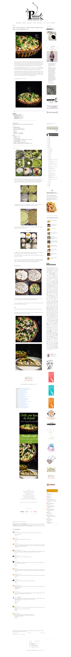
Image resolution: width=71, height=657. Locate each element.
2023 (48, 140)
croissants (48, 304)
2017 (48, 147)
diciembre (49, 148)
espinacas (49, 307)
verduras (48, 347)
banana (55, 283)
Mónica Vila (16, 613)
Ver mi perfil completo (53, 356)
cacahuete (55, 287)
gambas (48, 310)
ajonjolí (55, 279)
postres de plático (54, 330)
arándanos (48, 282)
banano (48, 284)
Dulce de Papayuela (50, 172)
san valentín (54, 341)
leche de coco (56, 314)
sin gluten (56, 342)
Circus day (48, 496)
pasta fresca (50, 325)
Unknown (16, 543)
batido (56, 284)
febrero (49, 181)
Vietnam (56, 277)
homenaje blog (49, 312)
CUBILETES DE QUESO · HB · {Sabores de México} (54, 233)
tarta (55, 343)
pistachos (56, 327)
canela (57, 289)
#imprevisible (48, 267)
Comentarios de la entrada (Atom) (20, 634)
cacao (47, 288)
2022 (48, 141)
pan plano (52, 322)
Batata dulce (49, 268)
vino (47, 348)
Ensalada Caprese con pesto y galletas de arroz (52, 176)
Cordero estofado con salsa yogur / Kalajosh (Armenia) (52, 168)
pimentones (52, 327)
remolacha (49, 337)
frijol (48, 308)
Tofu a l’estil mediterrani (50, 513)
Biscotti (53, 268)
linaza (54, 315)
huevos (55, 312)
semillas (52, 342)
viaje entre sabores (53, 347)
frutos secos (54, 308)
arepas (52, 281)
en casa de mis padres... (52, 306)
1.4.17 (18, 543)
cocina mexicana (52, 299)
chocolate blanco (55, 292)
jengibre (51, 313)
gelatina (55, 310)
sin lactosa (49, 343)
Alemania (53, 267)
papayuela (52, 324)
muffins (52, 318)
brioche (48, 287)
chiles (56, 291)
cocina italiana (51, 298)
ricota (57, 340)
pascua (56, 324)
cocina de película (54, 295)
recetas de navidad (54, 333)
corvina (56, 303)
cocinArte (56, 293)
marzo (49, 158)
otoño (51, 320)
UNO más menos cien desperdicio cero (52, 277)
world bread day (51, 348)
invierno (47, 313)
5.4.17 (18, 591)
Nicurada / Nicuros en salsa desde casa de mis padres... (54, 254)
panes (56, 322)
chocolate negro (50, 293)
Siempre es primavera (50, 515)
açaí (51, 283)
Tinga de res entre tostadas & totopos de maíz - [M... (52, 174)
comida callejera (49, 302)
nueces (48, 320)
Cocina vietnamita (55, 269)
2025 (48, 138)
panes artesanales (51, 323)
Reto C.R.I (51, 274)
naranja (48, 319)
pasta (47, 325)
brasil (52, 286)
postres (48, 330)
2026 (48, 137)
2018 (48, 146)
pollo (55, 329)
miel (50, 317)
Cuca (15, 531)
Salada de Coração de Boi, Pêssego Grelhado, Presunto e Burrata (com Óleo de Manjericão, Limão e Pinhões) (52, 500)
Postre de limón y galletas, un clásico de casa (54, 220)
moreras (57, 317)
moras (53, 317)
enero (49, 182)
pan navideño (48, 322)
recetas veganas (55, 336)
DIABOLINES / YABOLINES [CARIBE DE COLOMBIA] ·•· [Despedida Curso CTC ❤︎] (54, 237)
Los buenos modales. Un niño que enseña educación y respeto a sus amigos (51, 517)
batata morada (52, 284)
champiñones (50, 291)
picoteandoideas (17, 585)
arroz (55, 281)
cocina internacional (54, 297)
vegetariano (54, 346)
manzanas (52, 316)
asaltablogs (53, 282)
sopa (52, 343)
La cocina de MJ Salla (50, 505)
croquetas (51, 304)
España (49, 270)
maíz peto (48, 317)
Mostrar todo (56, 524)
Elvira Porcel (16, 555)
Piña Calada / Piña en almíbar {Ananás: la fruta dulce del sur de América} (54, 246)
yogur (55, 348)
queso (48, 331)
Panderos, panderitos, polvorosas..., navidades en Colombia (54, 250)
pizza (48, 328)
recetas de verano (52, 334)
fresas (57, 307)
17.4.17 (21, 597)
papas (57, 323)
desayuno (55, 304)
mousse (49, 318)
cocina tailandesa (52, 300)
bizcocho (48, 286)
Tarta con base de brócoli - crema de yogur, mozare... (53, 161)
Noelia (15, 568)
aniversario (48, 281)
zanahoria (48, 349)
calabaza (48, 289)
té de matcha (53, 345)
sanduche (48, 342)
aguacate (48, 279)
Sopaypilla (48, 512)
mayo (49, 156)
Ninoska (16, 561)
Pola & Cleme (16, 579)
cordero (53, 303)
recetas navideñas (50, 335)
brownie (51, 287)
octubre (49, 150)
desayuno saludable (50, 305)
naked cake (55, 318)
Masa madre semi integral (50, 522)
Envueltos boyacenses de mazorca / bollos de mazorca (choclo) (54, 225)
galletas (48, 309)
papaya (49, 324)
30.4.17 (19, 613)
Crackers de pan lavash (51, 169)
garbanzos (52, 310)
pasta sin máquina (55, 325)
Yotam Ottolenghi (49, 278)
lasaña (52, 314)
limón (51, 315)
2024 (48, 139)
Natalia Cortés (17, 597)
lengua (48, 315)
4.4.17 (20, 585)
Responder (16, 535)
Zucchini (55, 278)
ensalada (56, 306)
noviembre (49, 149)
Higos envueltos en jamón (50, 494)
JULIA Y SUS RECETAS (50, 509)
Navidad (50, 273)
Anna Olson (56, 267)
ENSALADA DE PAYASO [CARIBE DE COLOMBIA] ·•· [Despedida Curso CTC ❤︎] (54, 242)
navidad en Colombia (53, 319)
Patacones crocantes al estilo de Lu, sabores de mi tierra (54, 258)
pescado (48, 327)
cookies (49, 303)
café (51, 288)
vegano (50, 346)
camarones (52, 289)
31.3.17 (17, 531)
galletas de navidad (54, 309)
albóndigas (48, 280)
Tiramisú (53, 275)
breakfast (55, 286)
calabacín (55, 288)
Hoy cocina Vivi (49, 493)
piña (51, 328)
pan (55, 320)
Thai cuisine (49, 275)
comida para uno (55, 302)
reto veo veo (52, 340)
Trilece (50, 276)
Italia (47, 271)
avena (47, 283)
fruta (51, 308)
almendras (53, 280)
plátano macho (51, 329)
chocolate (48, 292)
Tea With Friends (49, 519)
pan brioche (54, 321)
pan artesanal (49, 321)
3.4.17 (19, 579)
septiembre (49, 151)
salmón (49, 341)
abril (48, 157)
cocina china (51, 294)
